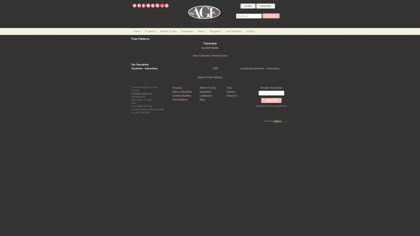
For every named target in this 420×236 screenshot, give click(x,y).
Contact (250, 31)
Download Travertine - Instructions (260, 68)
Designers (215, 31)
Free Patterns (234, 31)
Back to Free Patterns (210, 77)
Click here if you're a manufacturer (271, 106)
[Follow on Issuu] (157, 6)
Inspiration (187, 31)
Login (248, 6)
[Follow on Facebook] (144, 6)
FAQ (229, 87)
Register (265, 6)
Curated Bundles (181, 95)
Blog (202, 99)
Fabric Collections (182, 91)
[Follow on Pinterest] (148, 6)
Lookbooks (206, 95)
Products (177, 87)
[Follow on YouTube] (153, 6)
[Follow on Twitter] (134, 6)
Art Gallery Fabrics (204, 13)
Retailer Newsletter (271, 87)
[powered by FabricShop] (276, 122)
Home (137, 31)
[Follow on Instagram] (139, 6)
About (201, 31)
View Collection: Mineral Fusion (210, 55)
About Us (232, 95)
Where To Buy (208, 87)
